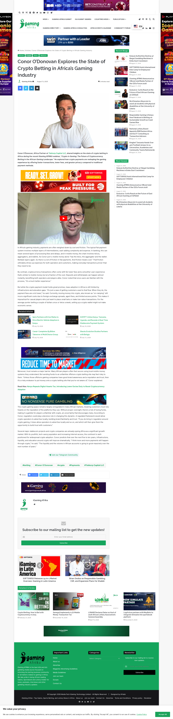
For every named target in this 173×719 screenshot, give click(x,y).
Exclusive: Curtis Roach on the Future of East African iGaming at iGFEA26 (141, 100)
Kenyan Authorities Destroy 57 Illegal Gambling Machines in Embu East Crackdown (141, 66)
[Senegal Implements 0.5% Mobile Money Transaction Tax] (69, 609)
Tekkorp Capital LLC (57, 161)
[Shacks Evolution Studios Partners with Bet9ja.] (71, 341)
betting (27, 473)
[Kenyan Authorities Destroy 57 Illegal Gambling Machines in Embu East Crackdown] (121, 66)
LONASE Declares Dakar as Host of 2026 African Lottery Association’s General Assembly (102, 622)
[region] (86, 712)
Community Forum (122, 28)
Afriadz (123, 702)
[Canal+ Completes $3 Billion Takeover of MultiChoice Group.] (24, 341)
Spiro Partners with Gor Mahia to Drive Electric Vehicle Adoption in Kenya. (45, 328)
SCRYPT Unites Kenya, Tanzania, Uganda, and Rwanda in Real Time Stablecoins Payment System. (94, 328)
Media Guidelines (59, 680)
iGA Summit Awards (83, 19)
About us (56, 669)
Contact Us (57, 691)
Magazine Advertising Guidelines (65, 676)
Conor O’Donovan (44, 473)
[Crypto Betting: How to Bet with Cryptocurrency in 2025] (33, 609)
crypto (62, 473)
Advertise (56, 673)
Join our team (58, 684)
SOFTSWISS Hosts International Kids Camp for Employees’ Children (142, 77)
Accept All (163, 714)
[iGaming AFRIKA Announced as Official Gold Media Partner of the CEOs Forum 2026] (121, 89)
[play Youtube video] (63, 226)
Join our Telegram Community (65, 462)
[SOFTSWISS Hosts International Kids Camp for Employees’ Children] (121, 78)
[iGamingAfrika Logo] (29, 24)
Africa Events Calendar (100, 28)
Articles (28, 58)
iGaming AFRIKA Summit (62, 19)
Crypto (29, 63)
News (45, 19)
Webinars (43, 63)
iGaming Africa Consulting (75, 28)
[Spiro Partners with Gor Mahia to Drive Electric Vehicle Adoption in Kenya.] (24, 327)
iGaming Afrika (27, 89)
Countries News (102, 19)
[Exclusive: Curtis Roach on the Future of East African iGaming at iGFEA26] (121, 100)
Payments (75, 473)
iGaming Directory (51, 28)
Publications (119, 19)
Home (21, 58)
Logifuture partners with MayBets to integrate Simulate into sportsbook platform (138, 622)
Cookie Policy (142, 714)
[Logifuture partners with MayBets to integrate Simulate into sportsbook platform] (139, 609)
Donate (55, 687)
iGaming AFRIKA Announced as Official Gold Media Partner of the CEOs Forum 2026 (141, 88)
